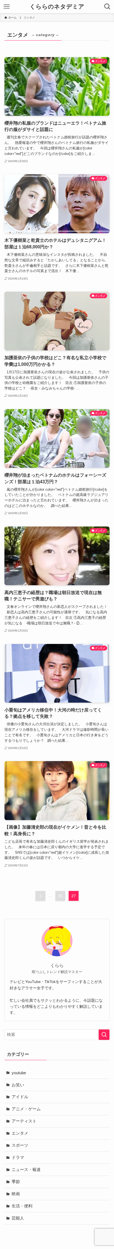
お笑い (18, 1085)
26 (60, 896)
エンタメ (20, 1133)
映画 (16, 1194)
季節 (16, 1182)
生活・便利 (22, 1206)
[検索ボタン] (107, 6)
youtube (19, 1073)
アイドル (20, 1097)
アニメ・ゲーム (26, 1109)
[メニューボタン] (6, 6)
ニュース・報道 (26, 1169)
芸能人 (18, 1218)
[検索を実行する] (104, 1034)
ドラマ (18, 1157)
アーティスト (24, 1121)
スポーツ (20, 1145)
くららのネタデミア (57, 7)
